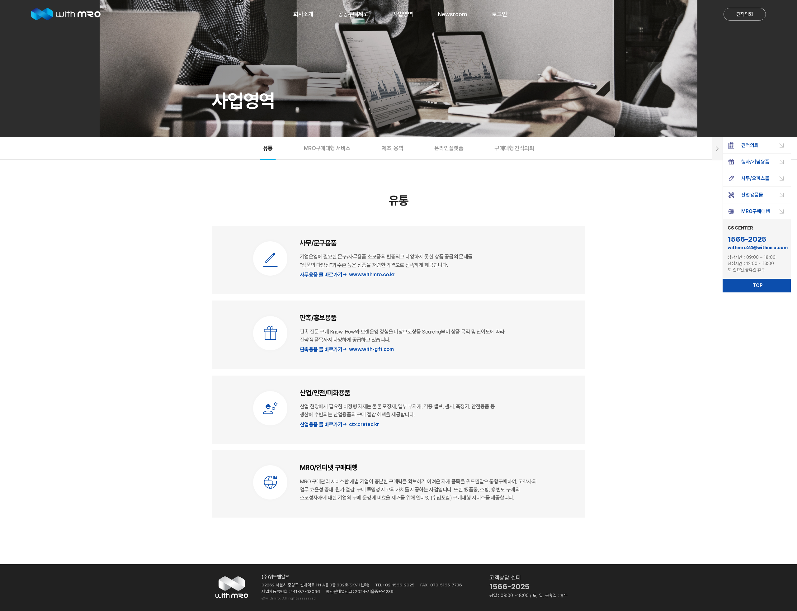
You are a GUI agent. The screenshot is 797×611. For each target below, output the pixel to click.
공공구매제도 (353, 14)
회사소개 (303, 14)
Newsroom (452, 14)
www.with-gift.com (371, 349)
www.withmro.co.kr (372, 274)
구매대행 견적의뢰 (514, 148)
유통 (268, 148)
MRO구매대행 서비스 (327, 148)
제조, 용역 (392, 148)
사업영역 (403, 14)
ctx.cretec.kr (364, 424)
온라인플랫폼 (448, 148)
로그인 (499, 14)
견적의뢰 (744, 14)
